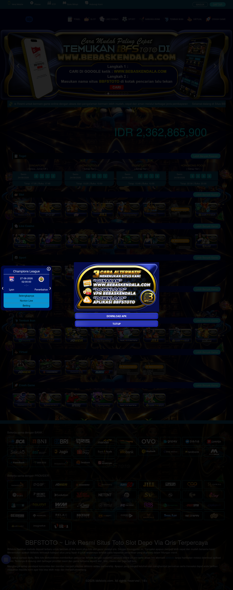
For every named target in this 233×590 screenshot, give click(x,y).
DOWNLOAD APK (117, 316)
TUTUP (117, 323)
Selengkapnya (26, 295)
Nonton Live (26, 300)
